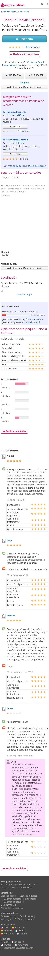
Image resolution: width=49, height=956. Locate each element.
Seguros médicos (28, 895)
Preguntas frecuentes (12, 907)
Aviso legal (6, 919)
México (22, 930)
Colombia (20, 927)
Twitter (7, 944)
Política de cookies (24, 919)
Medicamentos (8, 904)
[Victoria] (3, 617)
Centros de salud (12, 901)
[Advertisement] (24, 222)
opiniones (33, 47)
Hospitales (30, 898)
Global (24, 933)
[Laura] (3, 710)
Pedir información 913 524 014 (24, 87)
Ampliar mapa (24, 294)
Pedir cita (26, 39)
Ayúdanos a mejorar (33, 319)
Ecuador (8, 930)
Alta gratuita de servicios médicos (18, 884)
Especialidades (8, 895)
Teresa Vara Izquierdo (14, 111)
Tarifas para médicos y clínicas (16, 887)
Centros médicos (12, 898)
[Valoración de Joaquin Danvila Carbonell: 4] (17, 47)
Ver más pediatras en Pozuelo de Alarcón (25, 165)
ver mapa (24, 82)
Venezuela (9, 933)
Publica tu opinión (26, 54)
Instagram (22, 944)
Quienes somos (8, 916)
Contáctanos (26, 916)
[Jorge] (3, 542)
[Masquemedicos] (12, 3)
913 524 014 (14, 75)
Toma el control (32, 322)
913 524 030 (37, 75)
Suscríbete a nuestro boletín (18, 947)
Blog (6, 941)
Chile (6, 927)
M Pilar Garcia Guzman (15, 139)
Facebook (19, 941)
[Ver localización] (24, 291)
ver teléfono (18, 115)
